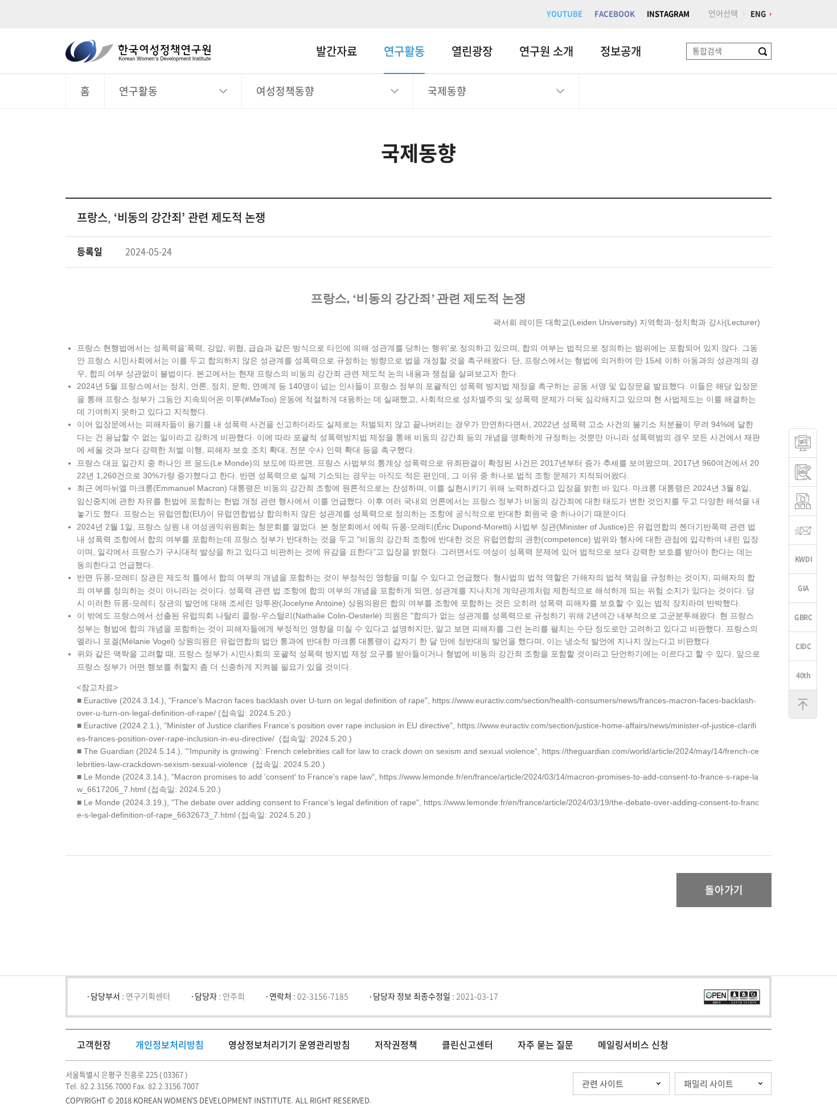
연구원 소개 (546, 51)
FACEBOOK (614, 14)
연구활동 (404, 51)
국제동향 (447, 91)
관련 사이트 (602, 1084)
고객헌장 (94, 1044)
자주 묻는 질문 (545, 1044)
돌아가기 (724, 890)
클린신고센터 (467, 1044)
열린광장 (472, 51)
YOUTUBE (564, 14)
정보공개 (620, 51)
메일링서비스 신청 (633, 1044)
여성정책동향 (285, 91)
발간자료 (336, 51)
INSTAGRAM (668, 14)
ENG (758, 14)
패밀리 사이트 (708, 1084)
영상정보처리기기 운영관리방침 (289, 1044)
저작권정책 (396, 1044)
